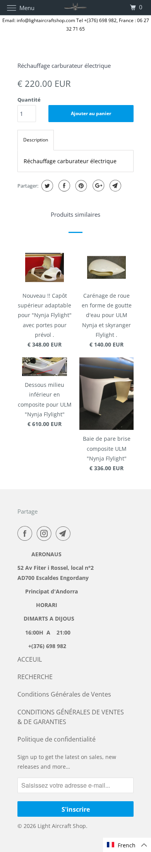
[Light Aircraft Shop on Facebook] (26, 533)
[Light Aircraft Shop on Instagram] (46, 533)
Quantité (29, 99)
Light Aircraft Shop (62, 826)
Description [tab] (35, 139)
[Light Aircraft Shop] (75, 7)
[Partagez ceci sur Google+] (97, 185)
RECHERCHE (35, 677)
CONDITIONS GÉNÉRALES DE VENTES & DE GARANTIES (70, 717)
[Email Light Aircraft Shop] (65, 533)
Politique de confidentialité (56, 739)
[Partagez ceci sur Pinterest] (80, 185)
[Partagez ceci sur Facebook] (63, 185)
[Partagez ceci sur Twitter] (46, 185)
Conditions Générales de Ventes (64, 694)
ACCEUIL (29, 659)
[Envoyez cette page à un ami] (114, 185)
